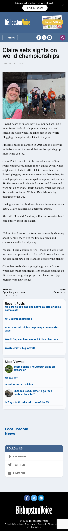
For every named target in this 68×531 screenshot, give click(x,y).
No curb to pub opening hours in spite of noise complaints (33, 308)
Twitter (19, 464)
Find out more (35, 7)
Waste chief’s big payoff (20, 348)
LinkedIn (19, 473)
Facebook (20, 456)
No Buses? (11, 377)
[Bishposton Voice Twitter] (44, 37)
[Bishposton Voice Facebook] (38, 37)
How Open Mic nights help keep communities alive (32, 329)
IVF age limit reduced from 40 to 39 (27, 402)
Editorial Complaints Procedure (20, 524)
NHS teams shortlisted (18, 318)
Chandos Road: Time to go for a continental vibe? (33, 392)
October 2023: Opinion (19, 384)
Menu (11, 37)
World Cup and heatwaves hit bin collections (31, 339)
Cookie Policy (34, 527)
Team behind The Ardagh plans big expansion (35, 368)
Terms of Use (55, 524)
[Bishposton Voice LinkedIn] (49, 37)
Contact (42, 524)
